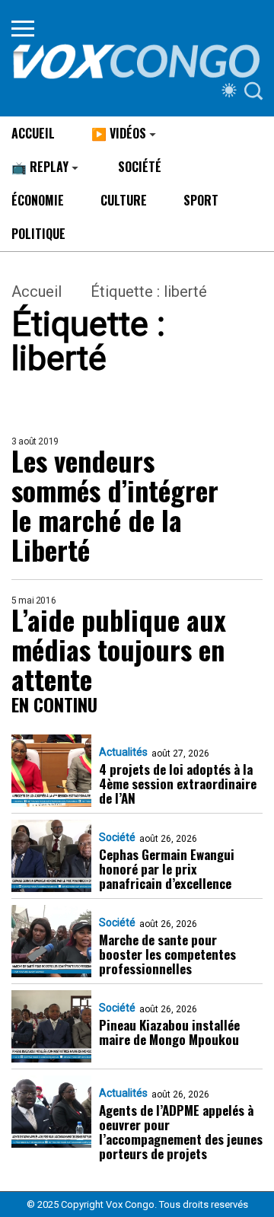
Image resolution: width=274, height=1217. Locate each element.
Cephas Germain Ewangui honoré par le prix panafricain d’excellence (166, 868)
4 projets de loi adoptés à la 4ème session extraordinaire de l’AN (177, 783)
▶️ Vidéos (118, 133)
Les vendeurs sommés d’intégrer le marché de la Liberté (114, 504)
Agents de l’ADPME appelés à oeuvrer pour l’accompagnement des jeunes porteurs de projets (181, 1132)
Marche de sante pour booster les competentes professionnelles (167, 954)
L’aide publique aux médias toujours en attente (118, 648)
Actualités (123, 752)
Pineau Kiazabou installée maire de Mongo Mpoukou (169, 1032)
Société (139, 167)
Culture (123, 200)
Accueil (36, 291)
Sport (200, 200)
